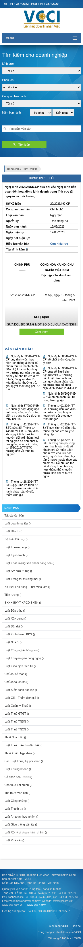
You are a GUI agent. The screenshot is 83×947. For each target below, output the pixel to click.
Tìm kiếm (24, 144)
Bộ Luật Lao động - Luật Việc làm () (27, 586)
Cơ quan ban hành (14, 96)
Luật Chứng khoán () (17, 769)
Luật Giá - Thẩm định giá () (21, 697)
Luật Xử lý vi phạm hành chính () (25, 832)
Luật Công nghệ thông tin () (21, 650)
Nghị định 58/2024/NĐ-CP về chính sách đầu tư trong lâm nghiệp (60, 397)
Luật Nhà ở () (12, 642)
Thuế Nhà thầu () (15, 737)
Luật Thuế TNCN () (16, 729)
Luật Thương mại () (16, 547)
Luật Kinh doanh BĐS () (19, 634)
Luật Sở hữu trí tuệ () (18, 571)
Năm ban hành (11, 112)
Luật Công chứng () (16, 800)
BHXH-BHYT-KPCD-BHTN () (22, 602)
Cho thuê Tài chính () (17, 785)
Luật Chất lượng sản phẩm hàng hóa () (29, 563)
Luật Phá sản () (14, 840)
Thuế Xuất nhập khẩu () (19, 753)
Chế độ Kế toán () (15, 674)
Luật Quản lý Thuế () (17, 705)
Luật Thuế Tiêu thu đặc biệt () (23, 745)
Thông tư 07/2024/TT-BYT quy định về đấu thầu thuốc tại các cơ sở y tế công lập (59, 429)
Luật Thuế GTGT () (16, 713)
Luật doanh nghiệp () (17, 523)
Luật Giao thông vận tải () (20, 824)
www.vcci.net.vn (36, 905)
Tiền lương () (12, 594)
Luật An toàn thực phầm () (21, 816)
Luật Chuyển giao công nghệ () (24, 658)
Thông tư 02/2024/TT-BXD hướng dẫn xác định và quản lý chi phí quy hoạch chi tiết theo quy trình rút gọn (59, 412)
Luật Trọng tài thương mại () (22, 579)
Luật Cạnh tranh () (15, 555)
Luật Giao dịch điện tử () (20, 666)
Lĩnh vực (8, 63)
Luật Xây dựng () (15, 618)
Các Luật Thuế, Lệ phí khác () (23, 761)
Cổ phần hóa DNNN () (18, 777)
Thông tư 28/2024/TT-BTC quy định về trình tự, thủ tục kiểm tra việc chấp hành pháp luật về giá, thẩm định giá (22, 488)
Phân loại (8, 80)
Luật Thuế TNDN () (16, 721)
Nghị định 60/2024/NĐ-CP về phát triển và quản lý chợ (60, 359)
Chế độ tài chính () (16, 682)
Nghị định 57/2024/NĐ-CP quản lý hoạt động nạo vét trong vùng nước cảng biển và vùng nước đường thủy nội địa (23, 412)
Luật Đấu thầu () (14, 610)
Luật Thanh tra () (15, 808)
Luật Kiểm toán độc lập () (20, 689)
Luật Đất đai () (13, 626)
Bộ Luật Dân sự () (15, 539)
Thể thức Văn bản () (17, 792)
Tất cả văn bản (14, 515)
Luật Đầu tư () (13, 531)
